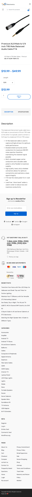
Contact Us (5, 465)
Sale (18, 456)
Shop (18, 462)
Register (3, 423)
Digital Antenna (6, 357)
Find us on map (13, 257)
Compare (4, 459)
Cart (2, 453)
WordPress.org (5, 435)
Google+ (24, 221)
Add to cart (19, 96)
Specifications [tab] (23, 112)
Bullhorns (4, 347)
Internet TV (5, 372)
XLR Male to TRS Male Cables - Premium (15, 56)
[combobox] (16, 9)
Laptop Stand (5, 375)
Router (3, 393)
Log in (3, 426)
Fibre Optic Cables (6, 363)
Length (5, 77)
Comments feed (6, 432)
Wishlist (19, 480)
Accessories (5, 332)
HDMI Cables (5, 369)
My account (5, 480)
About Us (4, 447)
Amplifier (4, 335)
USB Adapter (5, 408)
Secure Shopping (22, 459)
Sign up (16, 213)
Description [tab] (8, 112)
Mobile (3, 384)
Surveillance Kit (5, 402)
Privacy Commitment (23, 447)
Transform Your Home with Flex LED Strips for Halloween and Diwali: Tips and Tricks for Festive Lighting (15, 290)
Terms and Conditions (23, 468)
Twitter (16, 221)
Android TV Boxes (6, 341)
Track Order (20, 471)
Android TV (4, 338)
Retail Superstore (22, 453)
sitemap (19, 465)
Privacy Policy (21, 450)
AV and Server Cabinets (8, 344)
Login (3, 477)
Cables (3, 351)
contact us (4, 462)
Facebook (8, 221)
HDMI (3, 366)
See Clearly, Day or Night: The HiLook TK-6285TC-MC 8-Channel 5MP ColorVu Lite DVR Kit (15, 305)
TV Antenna (5, 405)
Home (3, 474)
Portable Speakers (6, 390)
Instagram (16, 224)
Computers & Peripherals (9, 354)
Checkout (4, 456)
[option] (16, 27)
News (3, 387)
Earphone (4, 360)
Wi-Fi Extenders (6, 411)
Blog (2, 450)
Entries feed (5, 429)
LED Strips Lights (6, 378)
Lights (3, 381)
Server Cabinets (6, 396)
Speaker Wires (5, 399)
